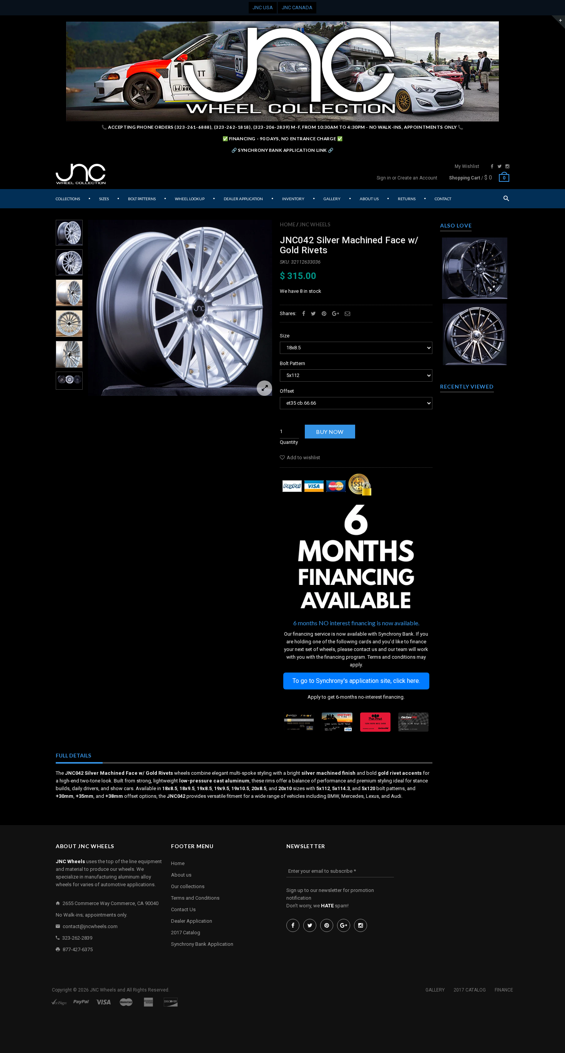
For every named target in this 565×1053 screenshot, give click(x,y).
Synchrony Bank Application (202, 944)
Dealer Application (191, 921)
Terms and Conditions (195, 898)
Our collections (187, 886)
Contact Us (183, 909)
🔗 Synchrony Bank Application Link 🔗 (282, 150)
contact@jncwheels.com (90, 926)
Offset (287, 391)
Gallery (435, 990)
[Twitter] (499, 166)
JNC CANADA (297, 7)
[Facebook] (492, 166)
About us (181, 875)
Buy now (330, 432)
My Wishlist (467, 166)
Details (476, 291)
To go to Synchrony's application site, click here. (356, 680)
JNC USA (263, 7)
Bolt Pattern (292, 363)
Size (284, 336)
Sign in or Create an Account (407, 178)
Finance (504, 990)
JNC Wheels (315, 224)
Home (287, 224)
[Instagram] (507, 166)
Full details (73, 755)
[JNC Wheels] (81, 174)
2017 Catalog (185, 932)
